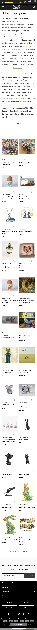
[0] (34, 2)
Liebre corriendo (7, 474)
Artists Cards (7, 49)
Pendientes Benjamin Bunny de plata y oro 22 (9, 440)
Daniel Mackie (18, 49)
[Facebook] (8, 614)
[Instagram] (13, 614)
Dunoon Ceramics (20, 99)
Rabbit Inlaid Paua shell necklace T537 (9, 232)
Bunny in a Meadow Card (27, 507)
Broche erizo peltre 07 (26, 162)
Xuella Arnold (17, 68)
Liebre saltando (7, 507)
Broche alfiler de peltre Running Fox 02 (9, 163)
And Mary (22, 102)
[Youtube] (28, 614)
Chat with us (9, 607)
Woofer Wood (7, 80)
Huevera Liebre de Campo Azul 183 (7, 198)
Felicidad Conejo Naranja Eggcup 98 (10, 301)
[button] (3, 7)
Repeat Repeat (7, 99)
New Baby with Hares (26, 231)
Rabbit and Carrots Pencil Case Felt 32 (25, 198)
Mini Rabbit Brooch (8, 405)
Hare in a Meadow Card (9, 540)
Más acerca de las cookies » (19, 628)
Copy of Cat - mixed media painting (8, 371)
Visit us (26, 607)
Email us (27, 602)
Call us (9, 602)
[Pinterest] (23, 614)
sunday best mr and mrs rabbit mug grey (26, 406)
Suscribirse (29, 575)
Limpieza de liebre (24, 474)
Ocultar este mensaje (18, 624)
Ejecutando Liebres (8, 337)
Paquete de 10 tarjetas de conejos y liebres (26, 301)
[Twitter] (19, 614)
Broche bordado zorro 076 (26, 267)
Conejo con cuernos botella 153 (8, 267)
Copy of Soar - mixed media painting (25, 371)
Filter (18, 124)
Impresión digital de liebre (25, 336)
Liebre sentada (24, 440)
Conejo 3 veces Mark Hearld (25, 541)
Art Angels (27, 46)
